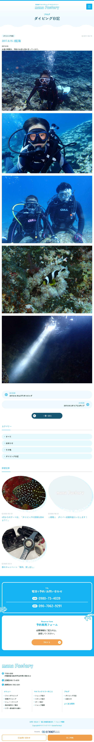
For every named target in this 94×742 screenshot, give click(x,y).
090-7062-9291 (50, 605)
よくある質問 (69, 703)
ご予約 (70, 738)
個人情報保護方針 (47, 722)
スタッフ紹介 (40, 699)
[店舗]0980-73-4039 (12, 680)
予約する (46, 642)
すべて (8, 436)
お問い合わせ (25, 738)
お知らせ (9, 443)
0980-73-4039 (49, 598)
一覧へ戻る (47, 416)
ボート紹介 (39, 702)
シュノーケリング (11, 702)
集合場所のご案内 (11, 705)
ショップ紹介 (40, 696)
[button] (89, 7)
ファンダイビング (11, 696)
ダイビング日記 (8, 36)
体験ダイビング (10, 699)
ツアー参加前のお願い (13, 708)
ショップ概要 (40, 705)
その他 (8, 449)
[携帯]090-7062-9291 (12, 684)
